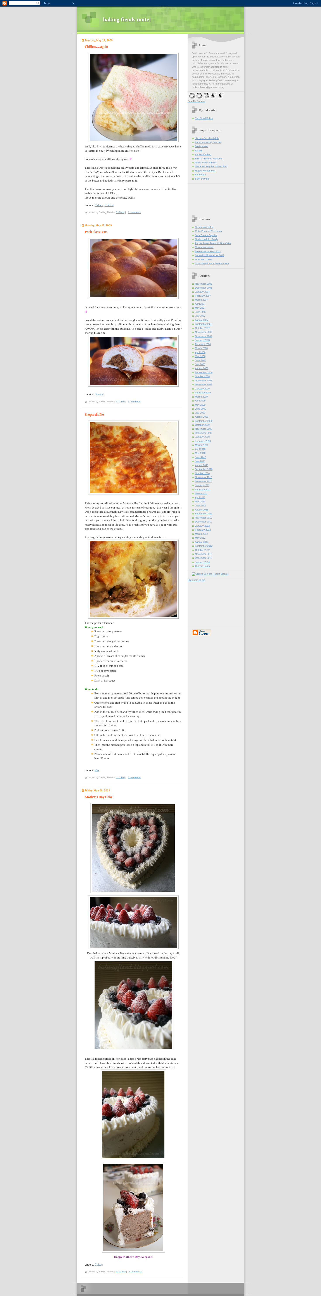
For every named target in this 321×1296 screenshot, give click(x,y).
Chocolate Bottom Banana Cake (212, 263)
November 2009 (203, 428)
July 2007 (200, 316)
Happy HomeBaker (205, 170)
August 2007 (201, 320)
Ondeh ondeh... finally (206, 239)
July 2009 (200, 413)
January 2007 (202, 292)
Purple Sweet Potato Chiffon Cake (213, 243)
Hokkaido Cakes (204, 259)
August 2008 (201, 368)
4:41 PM (120, 777)
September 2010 (203, 469)
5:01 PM (120, 401)
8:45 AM (120, 212)
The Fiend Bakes (204, 118)
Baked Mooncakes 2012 (208, 251)
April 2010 (200, 449)
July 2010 (200, 461)
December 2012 (203, 558)
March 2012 (201, 534)
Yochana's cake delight (207, 138)
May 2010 (200, 453)
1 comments (135, 1271)
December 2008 (203, 384)
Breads (99, 394)
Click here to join (196, 580)
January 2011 (202, 485)
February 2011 (203, 489)
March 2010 (201, 445)
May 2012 (200, 537)
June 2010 (200, 457)
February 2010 (203, 441)
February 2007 (203, 295)
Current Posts (202, 566)
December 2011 (203, 521)
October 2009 (202, 425)
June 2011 (200, 505)
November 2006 (203, 283)
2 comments (134, 777)
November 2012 (203, 554)
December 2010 (203, 481)
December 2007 (203, 336)
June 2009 (200, 408)
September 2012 (203, 546)
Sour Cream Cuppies (206, 235)
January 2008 (202, 340)
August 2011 (201, 509)
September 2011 (203, 513)
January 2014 (202, 562)
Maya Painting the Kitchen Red (211, 166)
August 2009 (201, 416)
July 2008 (200, 364)
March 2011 (201, 493)
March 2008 (201, 348)
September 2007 (203, 324)
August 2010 (201, 465)
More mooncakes (204, 247)
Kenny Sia (200, 174)
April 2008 (200, 352)
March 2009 (201, 396)
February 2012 (203, 529)
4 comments (134, 212)
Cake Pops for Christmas (208, 231)
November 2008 (203, 380)
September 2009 (203, 421)
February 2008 (203, 344)
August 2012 (201, 542)
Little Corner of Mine (205, 162)
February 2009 (203, 392)
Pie (97, 770)
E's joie (198, 150)
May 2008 (200, 356)
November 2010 (203, 477)
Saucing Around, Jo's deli (208, 142)
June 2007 (200, 312)
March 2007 (201, 299)
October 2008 (202, 376)
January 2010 (202, 437)
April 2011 (200, 497)
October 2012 (202, 550)
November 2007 (203, 332)
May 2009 (200, 404)
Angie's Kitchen (203, 154)
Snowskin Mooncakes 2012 (209, 255)
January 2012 (202, 525)
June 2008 (200, 360)
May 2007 (200, 307)
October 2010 (202, 473)
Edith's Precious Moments (209, 158)
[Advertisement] (201, 204)
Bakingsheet (201, 146)
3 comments (134, 401)
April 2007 (200, 304)
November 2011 (203, 517)
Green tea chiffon (204, 227)
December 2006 (203, 287)
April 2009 (200, 400)
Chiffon (109, 205)
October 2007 (202, 328)
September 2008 (203, 372)
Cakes (99, 205)
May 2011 (200, 501)
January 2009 (202, 388)
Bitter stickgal (202, 178)
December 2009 (203, 433)
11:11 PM (121, 1271)
